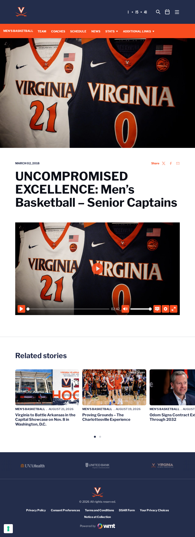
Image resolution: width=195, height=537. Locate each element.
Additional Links (137, 31)
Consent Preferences (65, 510)
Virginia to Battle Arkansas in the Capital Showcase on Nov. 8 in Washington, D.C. (45, 419)
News (95, 31)
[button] (95, 437)
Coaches (58, 31)
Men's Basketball (30, 409)
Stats (110, 31)
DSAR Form (127, 510)
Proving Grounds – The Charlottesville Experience (106, 417)
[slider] (67, 309)
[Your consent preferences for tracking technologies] (8, 528)
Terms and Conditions (99, 510)
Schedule (78, 31)
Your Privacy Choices (154, 510)
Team (42, 31)
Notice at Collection (97, 517)
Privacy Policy (36, 510)
